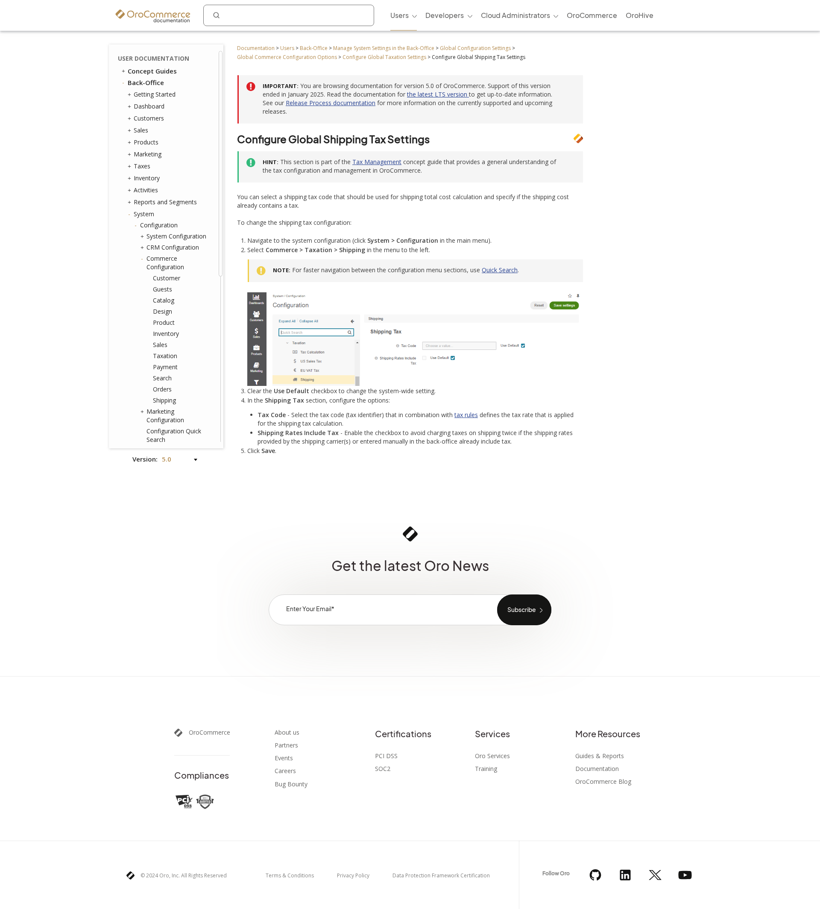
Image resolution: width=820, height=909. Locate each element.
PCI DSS (386, 756)
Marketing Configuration (165, 415)
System (144, 214)
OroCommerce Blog (603, 781)
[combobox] (289, 15)
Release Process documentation (330, 103)
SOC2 (382, 769)
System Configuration (176, 236)
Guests (162, 289)
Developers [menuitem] (444, 15)
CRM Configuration (172, 247)
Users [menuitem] (399, 15)
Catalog (163, 300)
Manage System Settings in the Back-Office (383, 48)
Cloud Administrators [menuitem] (515, 15)
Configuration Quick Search (173, 435)
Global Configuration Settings (475, 48)
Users (287, 48)
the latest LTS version (438, 94)
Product (164, 322)
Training (486, 769)
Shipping (164, 400)
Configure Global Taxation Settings (384, 57)
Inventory (147, 178)
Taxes (142, 166)
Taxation (165, 356)
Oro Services (492, 756)
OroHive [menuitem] (639, 15)
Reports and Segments (165, 202)
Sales (141, 130)
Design (162, 311)
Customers (149, 118)
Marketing (147, 154)
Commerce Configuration (165, 262)
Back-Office (314, 48)
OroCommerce (209, 732)
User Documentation (153, 58)
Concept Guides (152, 71)
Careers (285, 771)
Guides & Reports (599, 756)
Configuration (159, 225)
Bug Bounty (291, 784)
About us (287, 732)
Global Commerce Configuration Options (287, 57)
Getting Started (155, 94)
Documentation (256, 48)
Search (162, 378)
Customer (166, 278)
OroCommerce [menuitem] (592, 15)
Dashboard (149, 106)
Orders (162, 389)
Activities (146, 190)
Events (284, 758)
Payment (165, 367)
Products (146, 142)
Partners (286, 745)
